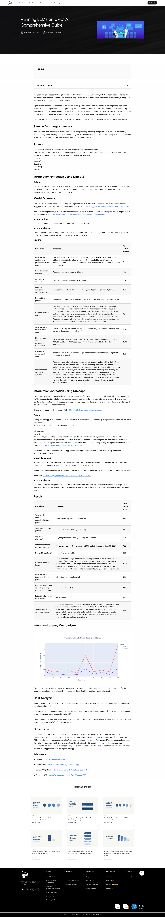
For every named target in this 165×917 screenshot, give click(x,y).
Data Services (50, 896)
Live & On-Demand (91, 888)
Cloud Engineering (51, 892)
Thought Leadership (92, 884)
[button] (23, 3)
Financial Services (71, 884)
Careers (108, 884)
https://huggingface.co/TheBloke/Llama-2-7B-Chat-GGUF (67, 476)
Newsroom (109, 888)
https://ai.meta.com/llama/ (54, 759)
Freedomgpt (95, 737)
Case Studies (90, 880)
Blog (87, 877)
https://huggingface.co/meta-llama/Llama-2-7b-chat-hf (106, 207)
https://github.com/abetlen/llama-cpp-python (63, 445)
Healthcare (69, 877)
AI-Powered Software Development (52, 881)
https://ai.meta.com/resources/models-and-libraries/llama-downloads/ (76, 215)
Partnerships (110, 880)
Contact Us (130, 877)
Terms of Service (76, 914)
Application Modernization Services (53, 887)
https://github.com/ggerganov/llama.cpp (85, 410)
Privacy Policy (63, 914)
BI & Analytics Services (52, 900)
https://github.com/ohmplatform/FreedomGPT (67, 775)
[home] (10, 3)
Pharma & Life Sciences (73, 880)
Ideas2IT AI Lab (50, 877)
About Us (109, 877)
